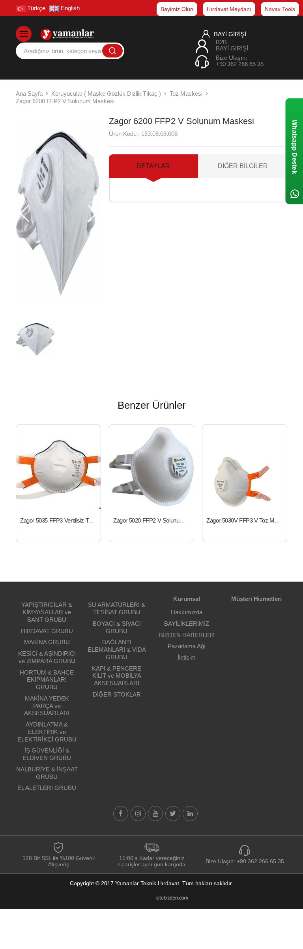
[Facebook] (120, 813)
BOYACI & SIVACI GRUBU (117, 627)
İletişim (187, 657)
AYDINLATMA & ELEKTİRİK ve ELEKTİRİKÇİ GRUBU (47, 732)
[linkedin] (190, 813)
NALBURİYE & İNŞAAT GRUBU (47, 773)
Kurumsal (186, 598)
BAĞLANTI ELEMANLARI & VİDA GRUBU (117, 649)
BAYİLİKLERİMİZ (186, 623)
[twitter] (172, 813)
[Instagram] (138, 813)
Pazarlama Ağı (187, 646)
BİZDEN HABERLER (186, 635)
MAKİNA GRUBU (47, 642)
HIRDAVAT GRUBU (47, 631)
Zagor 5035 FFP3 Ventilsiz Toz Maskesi (60, 520)
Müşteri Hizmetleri (256, 598)
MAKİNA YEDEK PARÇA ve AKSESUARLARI (46, 706)
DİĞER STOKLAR (117, 694)
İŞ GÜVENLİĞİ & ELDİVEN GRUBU (46, 754)
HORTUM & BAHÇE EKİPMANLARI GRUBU (47, 680)
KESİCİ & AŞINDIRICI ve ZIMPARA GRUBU (47, 657)
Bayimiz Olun (177, 9)
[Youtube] (155, 813)
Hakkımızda (186, 612)
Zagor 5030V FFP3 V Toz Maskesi (246, 520)
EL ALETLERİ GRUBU (46, 787)
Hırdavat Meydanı (229, 9)
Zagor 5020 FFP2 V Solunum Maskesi (153, 520)
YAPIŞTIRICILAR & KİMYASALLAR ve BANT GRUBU (46, 612)
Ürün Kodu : (124, 133)
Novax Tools (280, 9)
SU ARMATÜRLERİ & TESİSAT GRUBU (116, 608)
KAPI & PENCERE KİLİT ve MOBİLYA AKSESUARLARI (116, 676)
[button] (91, 213)
